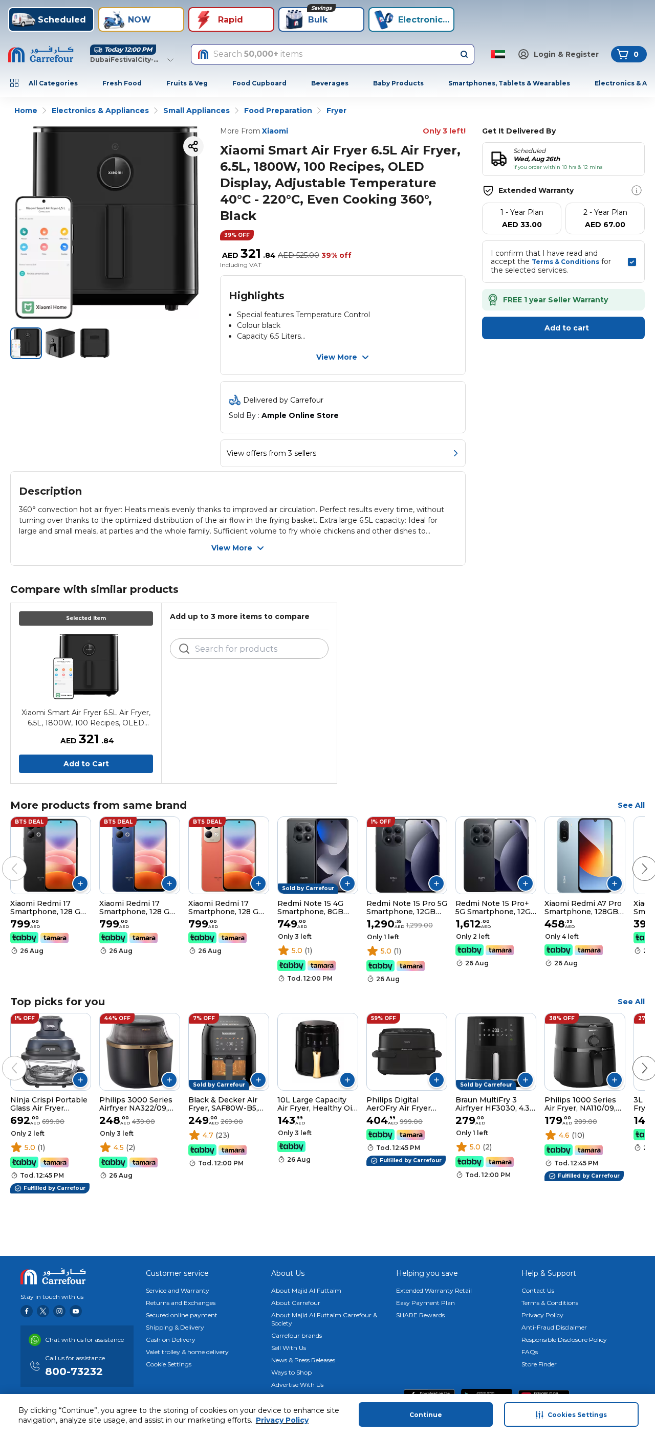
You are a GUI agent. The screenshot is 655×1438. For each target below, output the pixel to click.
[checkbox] (632, 262)
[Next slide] (634, 858)
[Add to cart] (80, 883)
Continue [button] (425, 1415)
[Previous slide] (4, 858)
